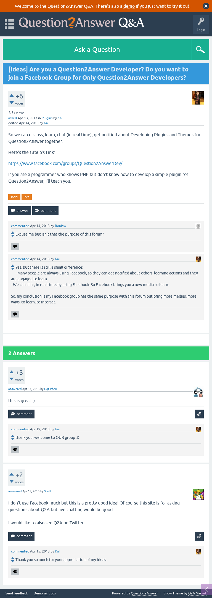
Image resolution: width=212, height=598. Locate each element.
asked (12, 118)
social (14, 197)
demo (129, 6)
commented (20, 226)
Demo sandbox (45, 593)
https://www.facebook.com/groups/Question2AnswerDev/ (65, 163)
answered (15, 389)
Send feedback (17, 593)
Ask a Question (97, 49)
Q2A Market (197, 593)
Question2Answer (144, 593)
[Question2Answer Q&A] (81, 21)
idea (27, 197)
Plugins (47, 118)
